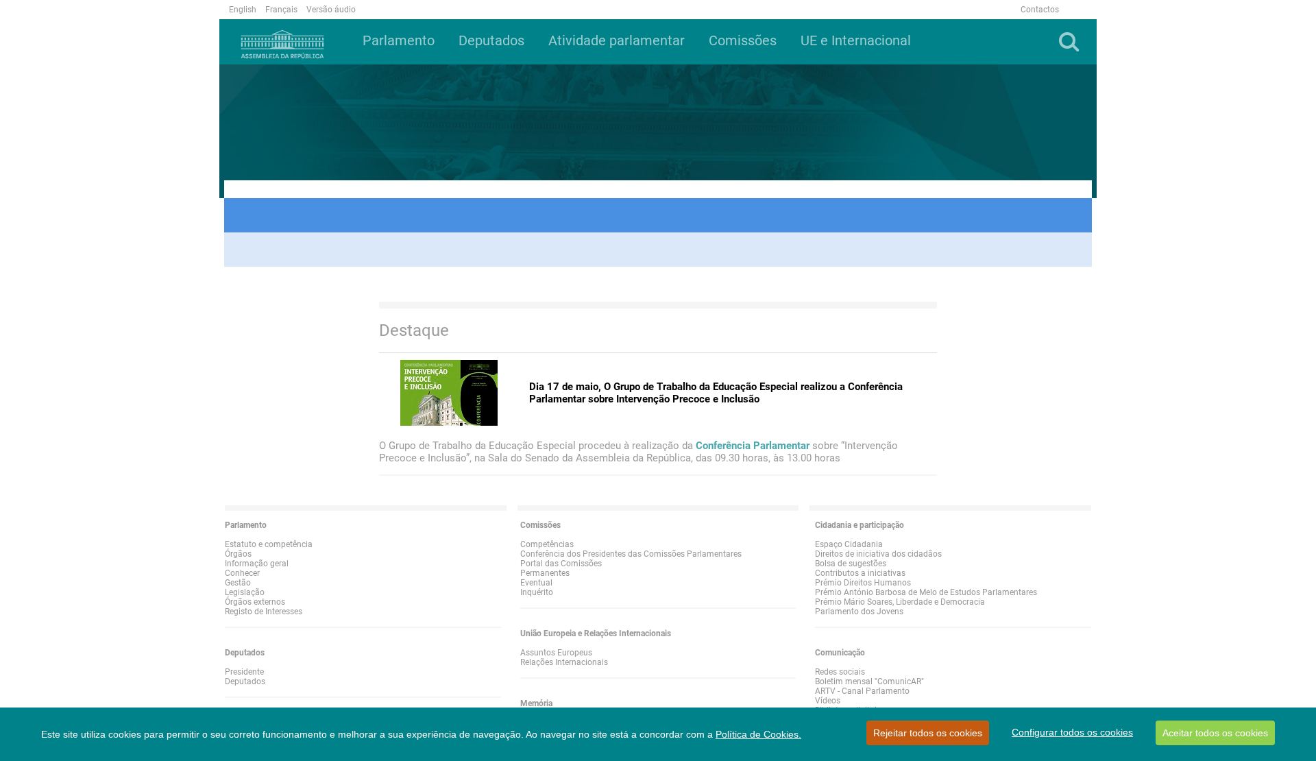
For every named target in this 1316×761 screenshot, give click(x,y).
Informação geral (257, 563)
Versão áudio (331, 9)
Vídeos (827, 700)
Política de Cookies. (758, 734)
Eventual (536, 583)
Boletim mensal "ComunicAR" (869, 681)
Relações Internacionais (564, 662)
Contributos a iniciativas (860, 573)
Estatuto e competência (269, 544)
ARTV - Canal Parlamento (862, 691)
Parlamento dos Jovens (859, 611)
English (242, 9)
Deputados (245, 681)
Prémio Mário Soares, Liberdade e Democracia (900, 602)
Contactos (1040, 9)
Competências (547, 544)
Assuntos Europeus (556, 652)
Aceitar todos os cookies (1215, 732)
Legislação (245, 592)
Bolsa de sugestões (850, 563)
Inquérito (536, 592)
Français (281, 9)
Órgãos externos (255, 602)
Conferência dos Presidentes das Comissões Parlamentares (631, 554)
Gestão (238, 583)
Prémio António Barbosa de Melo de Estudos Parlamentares (926, 592)
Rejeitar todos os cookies (927, 732)
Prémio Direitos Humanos (863, 583)
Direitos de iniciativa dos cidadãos (878, 554)
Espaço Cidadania (849, 544)
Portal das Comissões (561, 563)
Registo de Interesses (263, 611)
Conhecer (242, 573)
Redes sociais (840, 672)
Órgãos (238, 554)
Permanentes (545, 573)
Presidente (244, 672)
